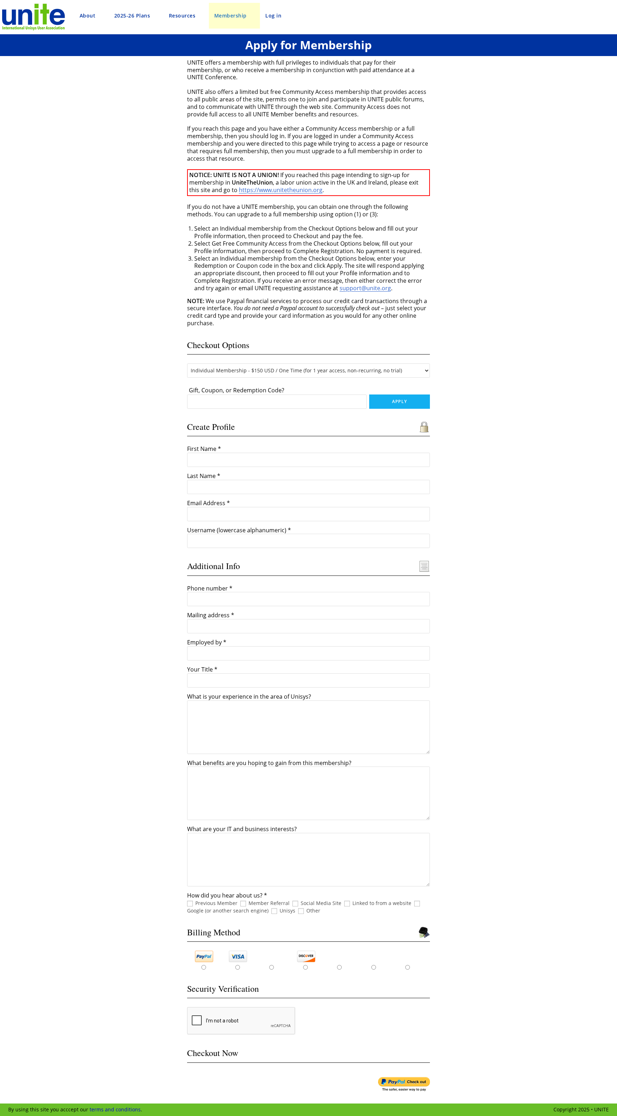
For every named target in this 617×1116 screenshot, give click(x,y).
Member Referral (269, 903)
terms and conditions (115, 1109)
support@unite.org (365, 288)
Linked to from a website (381, 903)
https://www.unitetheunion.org (280, 190)
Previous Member (216, 903)
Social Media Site (321, 903)
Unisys (287, 910)
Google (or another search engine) (228, 910)
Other (313, 910)
